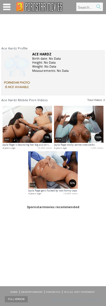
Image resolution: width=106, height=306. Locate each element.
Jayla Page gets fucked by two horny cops (52, 190)
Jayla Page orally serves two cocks (74, 144)
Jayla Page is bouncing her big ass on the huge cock (33, 144)
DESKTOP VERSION (31, 291)
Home (14, 291)
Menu (7, 7)
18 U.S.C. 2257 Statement (79, 291)
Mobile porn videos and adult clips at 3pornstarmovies (39, 7)
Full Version (16, 299)
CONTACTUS (53, 291)
